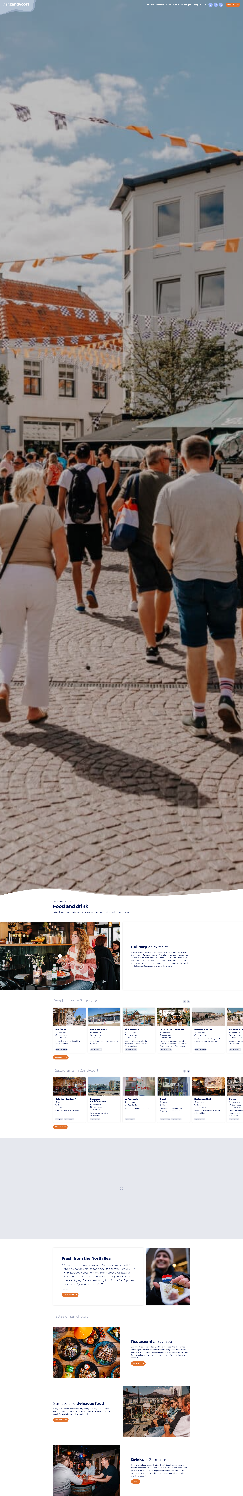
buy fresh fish (98, 1265)
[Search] (221, 5)
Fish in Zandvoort (70, 1295)
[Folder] (210, 5)
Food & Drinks (172, 5)
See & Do (150, 5)
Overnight (186, 5)
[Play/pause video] (60, 956)
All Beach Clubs (61, 1057)
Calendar (160, 5)
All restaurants (60, 1127)
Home (55, 901)
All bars (136, 1481)
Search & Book (233, 5)
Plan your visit (199, 5)
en (216, 5)
